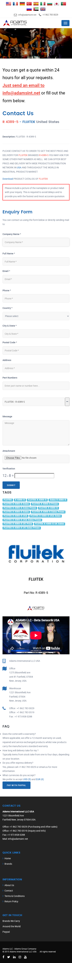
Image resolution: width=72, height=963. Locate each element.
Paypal (6, 931)
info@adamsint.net (27, 14)
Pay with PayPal (16, 785)
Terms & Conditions (15, 896)
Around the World (12, 926)
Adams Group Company (25, 948)
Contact (9, 890)
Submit (11, 485)
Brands (8, 863)
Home (8, 858)
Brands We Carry (11, 921)
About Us (9, 885)
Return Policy (11, 901)
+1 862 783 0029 (50, 14)
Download (8, 178)
